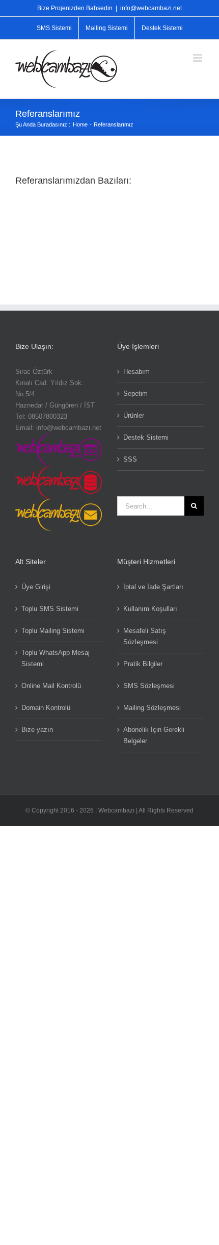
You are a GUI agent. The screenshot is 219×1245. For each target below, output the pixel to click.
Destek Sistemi (146, 437)
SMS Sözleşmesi (149, 686)
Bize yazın (37, 729)
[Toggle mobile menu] (198, 58)
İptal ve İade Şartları (153, 587)
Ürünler (133, 415)
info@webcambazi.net (151, 8)
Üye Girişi (35, 587)
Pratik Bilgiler (142, 664)
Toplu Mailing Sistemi (53, 630)
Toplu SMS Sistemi (49, 609)
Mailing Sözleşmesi (152, 708)
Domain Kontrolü (45, 708)
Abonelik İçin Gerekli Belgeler (153, 735)
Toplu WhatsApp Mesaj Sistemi (55, 658)
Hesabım (136, 371)
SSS (130, 459)
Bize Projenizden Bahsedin (75, 8)
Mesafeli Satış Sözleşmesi (144, 636)
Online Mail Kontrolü (51, 686)
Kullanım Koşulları (150, 609)
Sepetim (135, 393)
